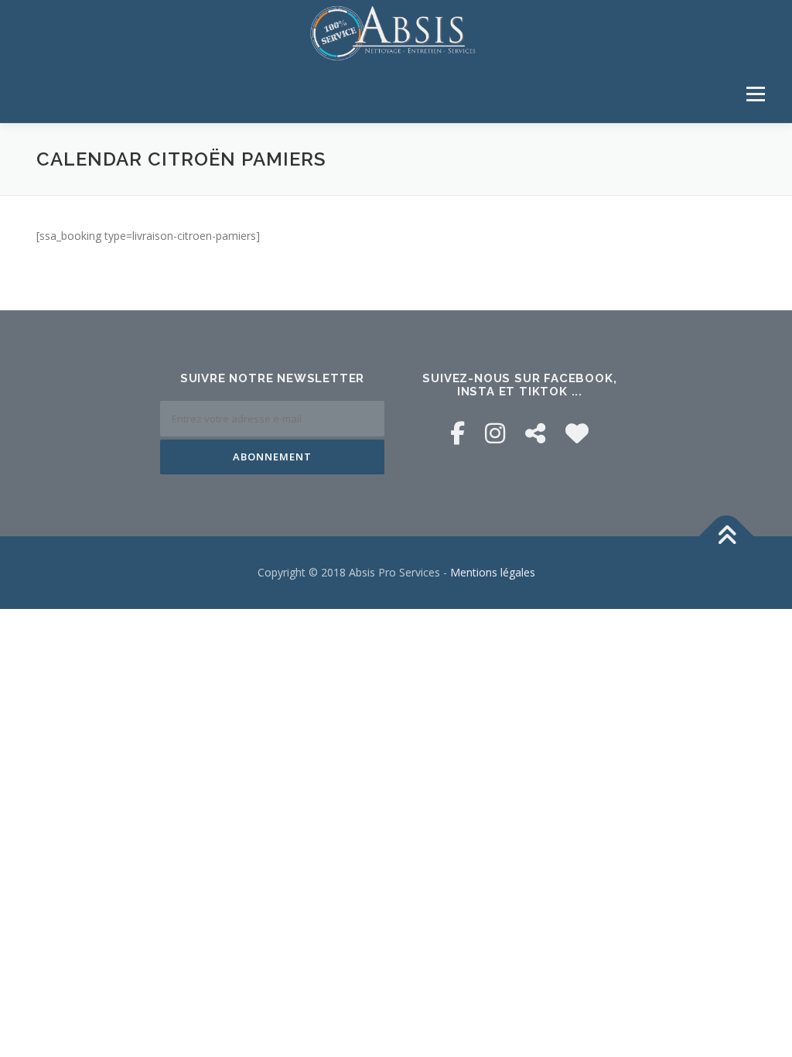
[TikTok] (535, 433)
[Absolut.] (577, 433)
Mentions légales (492, 572)
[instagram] (495, 433)
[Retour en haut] (726, 535)
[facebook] (457, 433)
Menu (755, 94)
